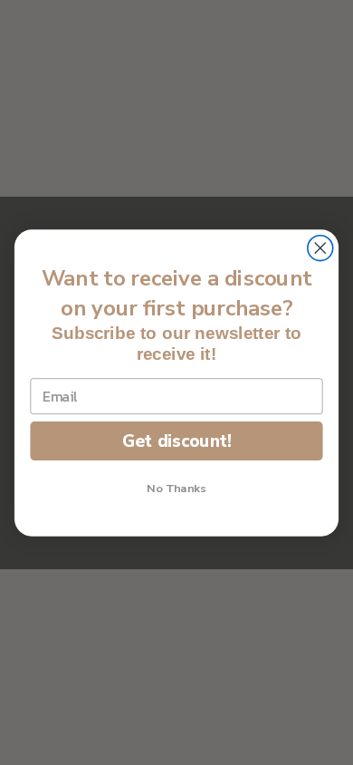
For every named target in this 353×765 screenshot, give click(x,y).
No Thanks (176, 487)
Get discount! (177, 440)
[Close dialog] (320, 247)
